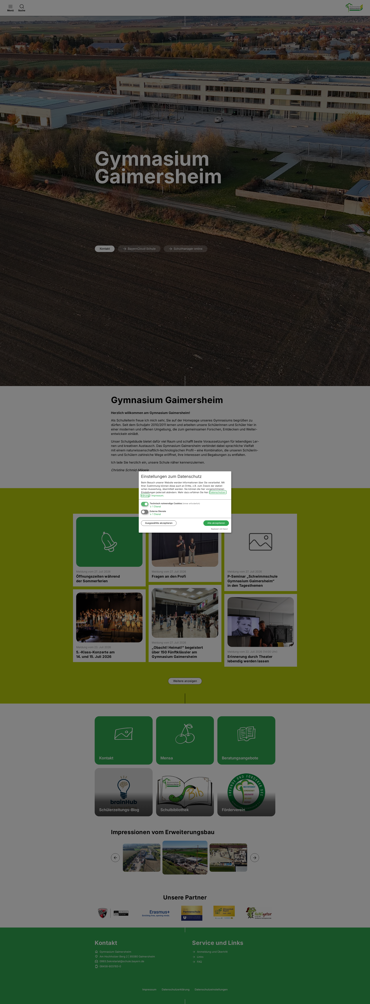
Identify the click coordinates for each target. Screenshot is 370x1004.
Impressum (157, 495)
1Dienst (155, 506)
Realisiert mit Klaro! (219, 529)
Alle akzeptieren (216, 523)
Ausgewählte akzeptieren (158, 523)
